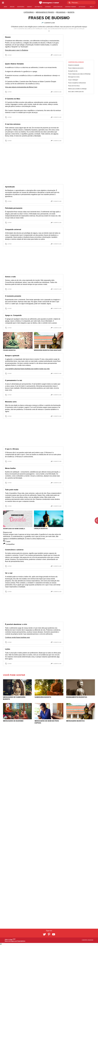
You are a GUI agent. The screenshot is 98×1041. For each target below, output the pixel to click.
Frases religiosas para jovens (76, 68)
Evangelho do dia (72, 71)
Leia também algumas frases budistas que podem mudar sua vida (27, 369)
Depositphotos (21, 941)
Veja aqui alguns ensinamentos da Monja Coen (21, 87)
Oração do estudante (73, 65)
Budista (71, 12)
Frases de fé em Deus (74, 85)
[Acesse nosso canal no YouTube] (53, 934)
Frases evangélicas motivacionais (77, 83)
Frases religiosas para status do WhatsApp (79, 74)
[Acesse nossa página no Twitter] (44, 934)
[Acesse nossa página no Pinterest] (49, 934)
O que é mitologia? (73, 80)
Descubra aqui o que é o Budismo (16, 50)
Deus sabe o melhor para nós (76, 91)
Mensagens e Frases (45, 12)
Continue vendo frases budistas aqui (17, 637)
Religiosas (60, 12)
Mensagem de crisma (73, 77)
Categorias (29, 12)
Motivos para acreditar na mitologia (77, 88)
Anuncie (90, 940)
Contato (84, 940)
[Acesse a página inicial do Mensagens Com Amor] (49, 2)
